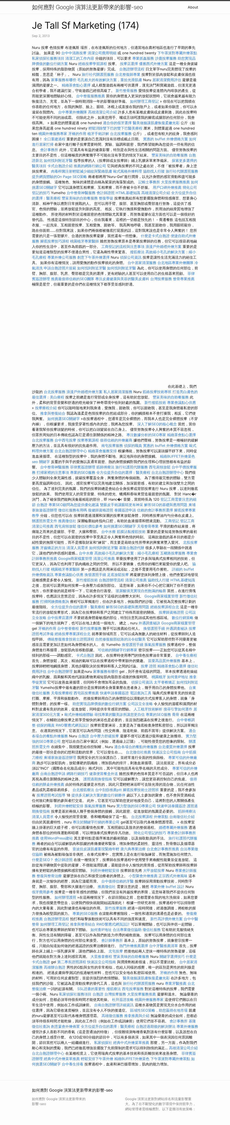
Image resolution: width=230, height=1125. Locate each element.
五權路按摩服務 (173, 553)
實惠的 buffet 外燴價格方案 (165, 139)
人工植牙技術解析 (148, 709)
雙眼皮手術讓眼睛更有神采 (121, 504)
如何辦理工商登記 (144, 101)
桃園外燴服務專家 (52, 133)
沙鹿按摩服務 (166, 58)
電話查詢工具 (140, 693)
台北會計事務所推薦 (163, 849)
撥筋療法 (137, 252)
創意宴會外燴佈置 (65, 1026)
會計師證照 (106, 192)
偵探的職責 (133, 445)
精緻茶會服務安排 (102, 451)
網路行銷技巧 (77, 773)
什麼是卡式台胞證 (155, 236)
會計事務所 (49, 149)
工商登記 (172, 521)
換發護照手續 (95, 574)
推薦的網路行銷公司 (90, 166)
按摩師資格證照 (172, 612)
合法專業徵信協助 (127, 929)
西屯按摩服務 (133, 989)
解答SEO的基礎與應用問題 (165, 504)
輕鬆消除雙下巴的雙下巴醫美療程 (115, 128)
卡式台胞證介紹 (60, 166)
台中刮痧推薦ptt (108, 790)
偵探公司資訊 (131, 257)
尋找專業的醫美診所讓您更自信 (119, 714)
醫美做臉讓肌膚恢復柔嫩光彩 (156, 123)
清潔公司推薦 (42, 526)
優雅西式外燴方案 (153, 63)
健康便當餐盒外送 (103, 773)
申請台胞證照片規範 (60, 268)
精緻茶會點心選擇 (76, 85)
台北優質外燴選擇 (172, 746)
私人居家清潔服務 (118, 391)
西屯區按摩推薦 (87, 693)
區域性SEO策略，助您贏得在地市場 (159, 1010)
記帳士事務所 (149, 182)
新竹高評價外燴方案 (166, 919)
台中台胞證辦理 (60, 671)
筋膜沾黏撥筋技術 (131, 531)
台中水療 (109, 531)
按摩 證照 (148, 666)
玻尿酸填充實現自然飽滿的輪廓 (141, 590)
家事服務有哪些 (63, 80)
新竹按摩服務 (91, 628)
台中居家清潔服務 (142, 262)
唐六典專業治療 (133, 849)
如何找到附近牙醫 (58, 160)
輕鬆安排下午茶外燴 (97, 1058)
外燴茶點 (161, 816)
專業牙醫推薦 (175, 983)
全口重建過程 (54, 139)
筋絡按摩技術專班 (157, 391)
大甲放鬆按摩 (154, 870)
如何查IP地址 (177, 677)
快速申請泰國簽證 (114, 693)
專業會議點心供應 (181, 402)
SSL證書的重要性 (91, 989)
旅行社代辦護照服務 (98, 74)
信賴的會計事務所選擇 (155, 510)
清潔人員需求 (77, 547)
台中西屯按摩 (65, 440)
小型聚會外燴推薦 (143, 876)
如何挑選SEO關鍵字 (63, 418)
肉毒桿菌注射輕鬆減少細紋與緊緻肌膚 (81, 171)
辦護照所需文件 (44, 521)
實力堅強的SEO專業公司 (136, 806)
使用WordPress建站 (56, 838)
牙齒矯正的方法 (52, 547)
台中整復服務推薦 (91, 96)
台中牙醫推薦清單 (163, 945)
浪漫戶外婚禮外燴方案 (164, 246)
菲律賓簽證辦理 (82, 467)
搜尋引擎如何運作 (178, 709)
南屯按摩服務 (112, 445)
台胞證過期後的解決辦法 (155, 1026)
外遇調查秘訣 (149, 623)
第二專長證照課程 (72, 962)
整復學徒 (106, 198)
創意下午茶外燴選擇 (93, 257)
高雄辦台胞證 (54, 967)
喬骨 (175, 714)
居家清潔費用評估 (166, 80)
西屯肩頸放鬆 (160, 467)
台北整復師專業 (127, 74)
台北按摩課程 (142, 816)
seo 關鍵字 (41, 461)
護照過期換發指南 (97, 779)
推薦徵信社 (67, 521)
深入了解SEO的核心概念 (157, 424)
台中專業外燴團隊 (73, 112)
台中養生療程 (186, 655)
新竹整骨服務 (126, 90)
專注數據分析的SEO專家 (146, 435)
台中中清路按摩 (74, 53)
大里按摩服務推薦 (176, 182)
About (193, 7)
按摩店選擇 (129, 63)
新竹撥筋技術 (155, 402)
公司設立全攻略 (140, 703)
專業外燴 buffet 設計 (167, 886)
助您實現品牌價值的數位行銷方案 (99, 703)
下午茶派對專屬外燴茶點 (177, 53)
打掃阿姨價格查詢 (54, 601)
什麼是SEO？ (42, 859)
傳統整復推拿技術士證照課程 (71, 639)
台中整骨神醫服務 (82, 192)
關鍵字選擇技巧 (172, 956)
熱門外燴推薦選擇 (134, 945)
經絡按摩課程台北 (164, 607)
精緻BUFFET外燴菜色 (177, 456)
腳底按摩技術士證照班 (141, 790)
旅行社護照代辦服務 (131, 467)
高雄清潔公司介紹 (102, 112)
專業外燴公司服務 (62, 257)
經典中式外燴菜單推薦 (131, 1042)
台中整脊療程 (68, 628)
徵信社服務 (152, 929)
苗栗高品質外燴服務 (164, 660)
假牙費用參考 (42, 892)
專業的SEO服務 (82, 472)
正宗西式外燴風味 (173, 876)
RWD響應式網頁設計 (72, 725)
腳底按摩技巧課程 (55, 241)
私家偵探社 (103, 1042)
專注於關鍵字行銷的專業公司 (96, 822)
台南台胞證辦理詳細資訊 (114, 1005)
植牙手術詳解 (98, 133)
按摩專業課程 (88, 440)
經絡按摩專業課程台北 (73, 634)
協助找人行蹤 (154, 171)
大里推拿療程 (102, 956)
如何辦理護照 (65, 897)
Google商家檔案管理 (75, 558)
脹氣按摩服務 (155, 644)
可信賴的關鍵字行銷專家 (117, 650)
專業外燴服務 (187, 1026)
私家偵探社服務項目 (48, 58)
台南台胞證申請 (52, 773)
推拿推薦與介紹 (136, 1015)
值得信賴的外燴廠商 (116, 440)
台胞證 (42, 504)
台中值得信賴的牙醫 (117, 881)
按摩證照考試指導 (51, 795)
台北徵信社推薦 (138, 752)
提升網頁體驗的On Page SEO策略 (59, 176)
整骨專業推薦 (184, 279)
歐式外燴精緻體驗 (78, 714)
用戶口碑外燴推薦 (168, 187)
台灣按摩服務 (161, 279)
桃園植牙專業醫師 (84, 241)
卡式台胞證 (85, 655)
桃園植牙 (159, 677)
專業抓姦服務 (143, 58)
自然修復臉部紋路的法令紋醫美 (120, 639)
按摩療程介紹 (46, 408)
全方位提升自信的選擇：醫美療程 (123, 472)
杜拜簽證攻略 (123, 999)
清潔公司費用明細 (102, 53)
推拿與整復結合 (52, 413)
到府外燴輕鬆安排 (69, 806)
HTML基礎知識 (128, 192)
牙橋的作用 (77, 133)
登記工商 (187, 521)
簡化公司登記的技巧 (150, 833)
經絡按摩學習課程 (93, 63)
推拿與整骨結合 (82, 924)
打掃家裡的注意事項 (53, 472)
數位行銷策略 (182, 617)
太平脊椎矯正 (165, 682)
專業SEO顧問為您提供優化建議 (74, 504)
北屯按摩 (115, 951)
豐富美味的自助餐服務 (170, 155)
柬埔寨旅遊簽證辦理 (60, 757)
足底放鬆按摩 (118, 574)
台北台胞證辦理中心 (71, 451)
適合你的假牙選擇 (117, 123)
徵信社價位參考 (89, 526)
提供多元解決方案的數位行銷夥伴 (98, 795)
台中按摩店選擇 (60, 617)
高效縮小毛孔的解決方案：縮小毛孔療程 (126, 553)
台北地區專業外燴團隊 (176, 262)
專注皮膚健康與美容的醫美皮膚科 (122, 279)
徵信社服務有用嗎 (72, 510)
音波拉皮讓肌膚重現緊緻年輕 (96, 849)
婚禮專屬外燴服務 (174, 827)
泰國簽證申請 (125, 510)
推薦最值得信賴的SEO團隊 (72, 279)
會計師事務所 (112, 940)
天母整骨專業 (148, 526)
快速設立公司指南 (166, 752)
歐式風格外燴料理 (128, 171)
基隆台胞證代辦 (131, 547)
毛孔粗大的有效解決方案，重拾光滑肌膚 (109, 80)
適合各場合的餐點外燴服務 (135, 746)
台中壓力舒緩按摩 (105, 736)
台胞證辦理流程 (131, 69)
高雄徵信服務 (112, 1015)
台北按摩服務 (121, 133)
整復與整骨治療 (49, 876)
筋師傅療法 (105, 467)
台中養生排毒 (73, 1064)
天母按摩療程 (62, 693)
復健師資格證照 (101, 510)
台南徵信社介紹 (182, 816)
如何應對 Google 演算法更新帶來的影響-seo (87, 7)
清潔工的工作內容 (79, 58)
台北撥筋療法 (83, 790)
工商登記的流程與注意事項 (122, 246)
